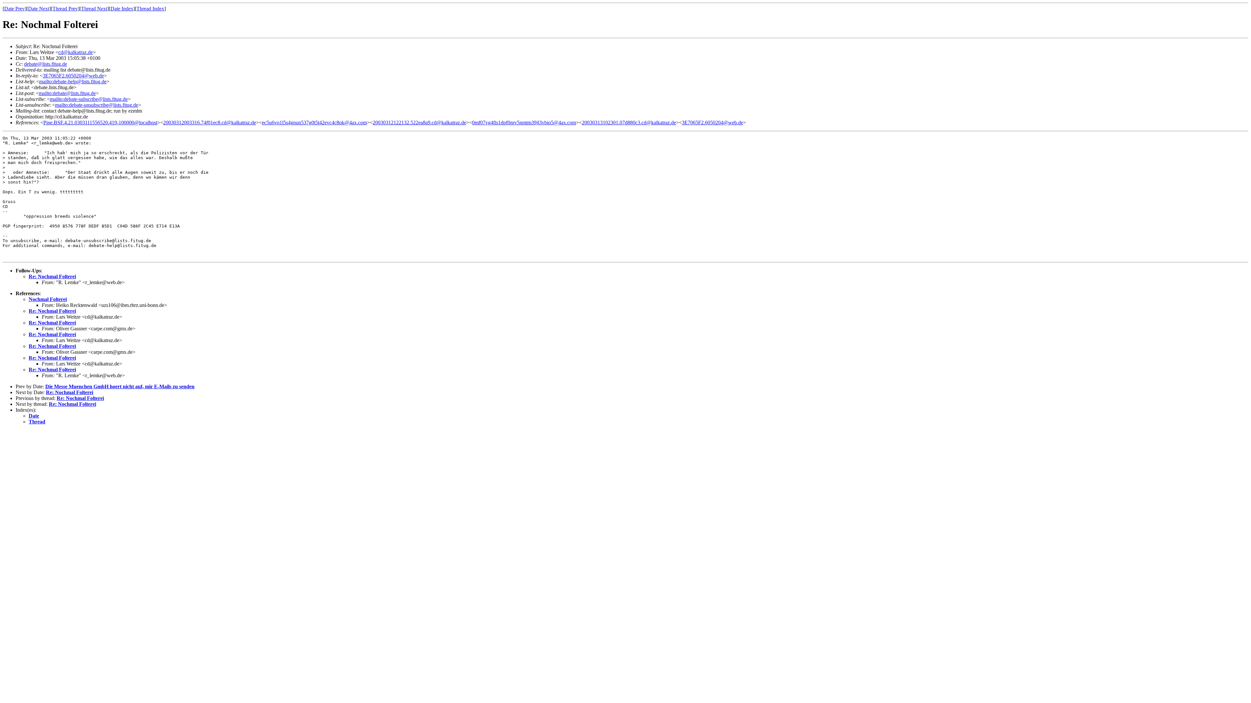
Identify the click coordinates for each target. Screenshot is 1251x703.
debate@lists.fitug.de (45, 64)
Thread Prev (65, 8)
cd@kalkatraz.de (75, 52)
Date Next (38, 8)
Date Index (121, 8)
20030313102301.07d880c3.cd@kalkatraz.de (629, 122)
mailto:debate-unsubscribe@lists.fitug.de (96, 105)
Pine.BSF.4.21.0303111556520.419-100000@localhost (100, 122)
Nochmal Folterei (48, 299)
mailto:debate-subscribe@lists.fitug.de (89, 99)
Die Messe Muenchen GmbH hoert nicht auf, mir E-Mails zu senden (119, 386)
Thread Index (150, 8)
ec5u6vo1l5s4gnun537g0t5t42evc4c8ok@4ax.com (314, 122)
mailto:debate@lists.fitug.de (67, 93)
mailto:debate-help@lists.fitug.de (73, 81)
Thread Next (94, 8)
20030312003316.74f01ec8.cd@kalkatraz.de (209, 122)
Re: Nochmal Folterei (52, 276)
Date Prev (14, 8)
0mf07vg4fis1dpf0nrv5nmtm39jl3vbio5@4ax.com (524, 122)
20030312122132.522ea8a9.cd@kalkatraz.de (419, 122)
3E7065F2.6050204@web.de (73, 75)
